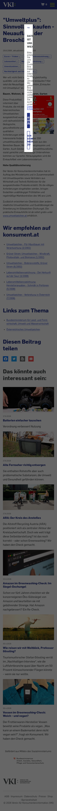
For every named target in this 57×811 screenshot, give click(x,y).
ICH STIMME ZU (28, 120)
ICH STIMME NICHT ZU (28, 140)
